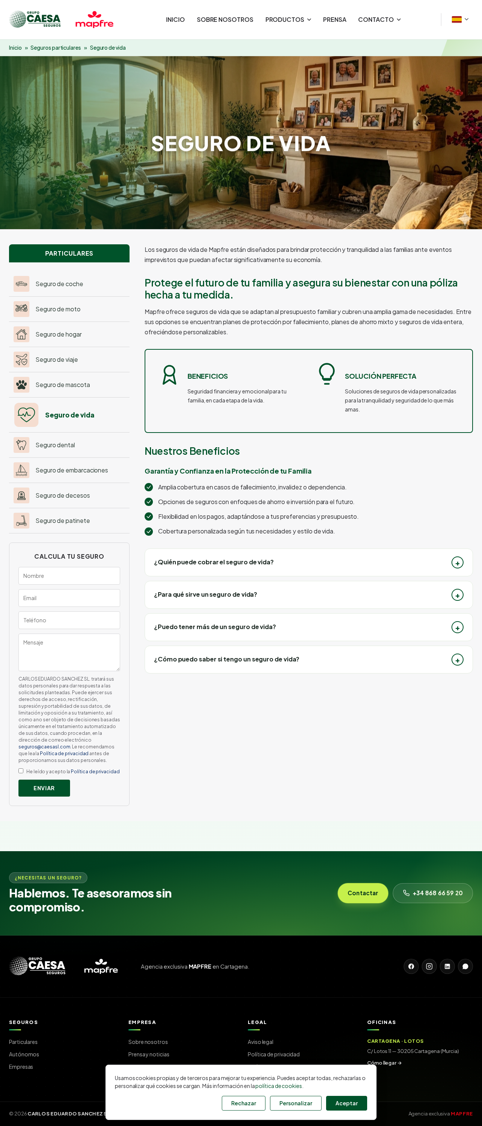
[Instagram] (429, 966)
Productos (284, 19)
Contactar (363, 892)
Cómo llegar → (384, 1063)
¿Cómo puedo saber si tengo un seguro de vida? (226, 659)
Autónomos (24, 1054)
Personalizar (295, 1103)
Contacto (376, 19)
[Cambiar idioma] (460, 19)
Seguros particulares (56, 47)
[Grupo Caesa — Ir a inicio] (67, 19)
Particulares (23, 1041)
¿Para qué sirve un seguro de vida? (205, 594)
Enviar (44, 788)
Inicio (175, 19)
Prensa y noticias (148, 1054)
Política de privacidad (64, 753)
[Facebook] (411, 966)
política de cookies (278, 1085)
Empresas (21, 1066)
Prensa (334, 19)
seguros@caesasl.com (44, 747)
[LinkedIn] (447, 966)
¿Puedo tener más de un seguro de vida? (215, 627)
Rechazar (243, 1103)
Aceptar (347, 1103)
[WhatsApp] (465, 966)
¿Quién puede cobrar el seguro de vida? (214, 562)
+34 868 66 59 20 (438, 892)
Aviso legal (260, 1041)
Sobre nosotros (225, 19)
